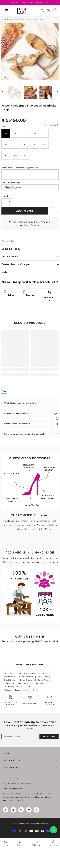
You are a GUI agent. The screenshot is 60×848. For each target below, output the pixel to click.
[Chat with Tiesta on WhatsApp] (53, 829)
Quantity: (5, 196)
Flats (29, 686)
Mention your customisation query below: (20, 168)
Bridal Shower (10, 680)
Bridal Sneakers (27, 680)
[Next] (57, 92)
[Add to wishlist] (53, 211)
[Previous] (2, 92)
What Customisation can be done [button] (20, 403)
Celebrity (8, 683)
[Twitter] (36, 810)
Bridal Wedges (44, 680)
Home (3, 19)
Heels (35, 690)
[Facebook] (5, 810)
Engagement (38, 683)
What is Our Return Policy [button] (16, 413)
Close (57, 3)
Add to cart (24, 211)
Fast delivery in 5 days (13, 686)
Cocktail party (22, 683)
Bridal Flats (43, 677)
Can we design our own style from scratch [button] (24, 434)
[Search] (42, 10)
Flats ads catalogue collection (16, 690)
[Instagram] (13, 810)
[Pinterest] (21, 810)
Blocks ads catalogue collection (31, 673)
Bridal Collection (26, 677)
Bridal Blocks (9, 677)
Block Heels (8, 673)
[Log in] (48, 10)
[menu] (5, 10)
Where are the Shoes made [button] (17, 424)
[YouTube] (29, 810)
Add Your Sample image (12, 183)
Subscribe (49, 736)
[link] (15, 369)
